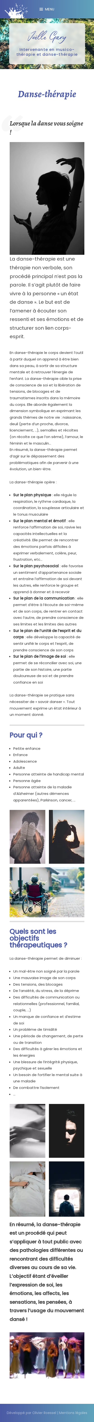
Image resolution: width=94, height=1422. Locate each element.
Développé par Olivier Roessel (31, 1412)
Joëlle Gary (46, 36)
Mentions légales (73, 1412)
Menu (49, 9)
